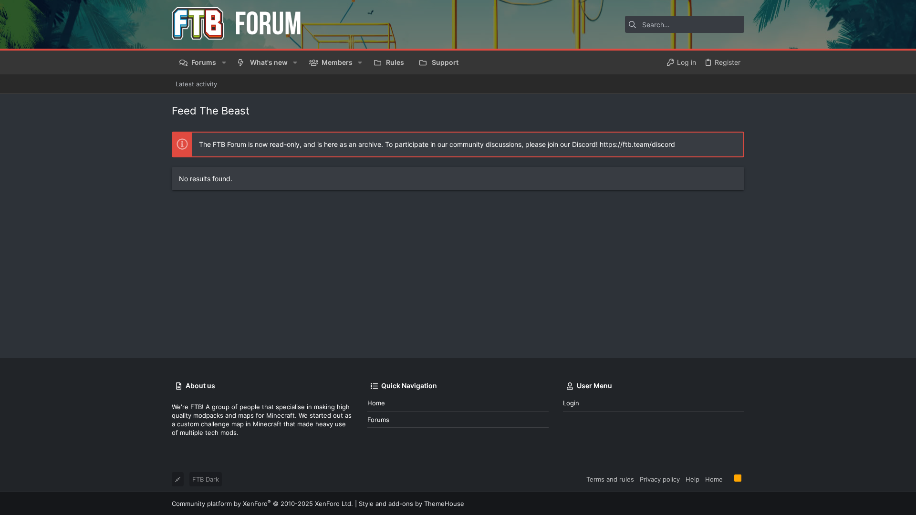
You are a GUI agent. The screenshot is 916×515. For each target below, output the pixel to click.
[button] (223, 62)
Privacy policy (660, 479)
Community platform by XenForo (262, 503)
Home (376, 403)
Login (571, 403)
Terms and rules (610, 479)
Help (692, 479)
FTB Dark (205, 479)
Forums (378, 419)
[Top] (728, 479)
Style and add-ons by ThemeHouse (411, 503)
